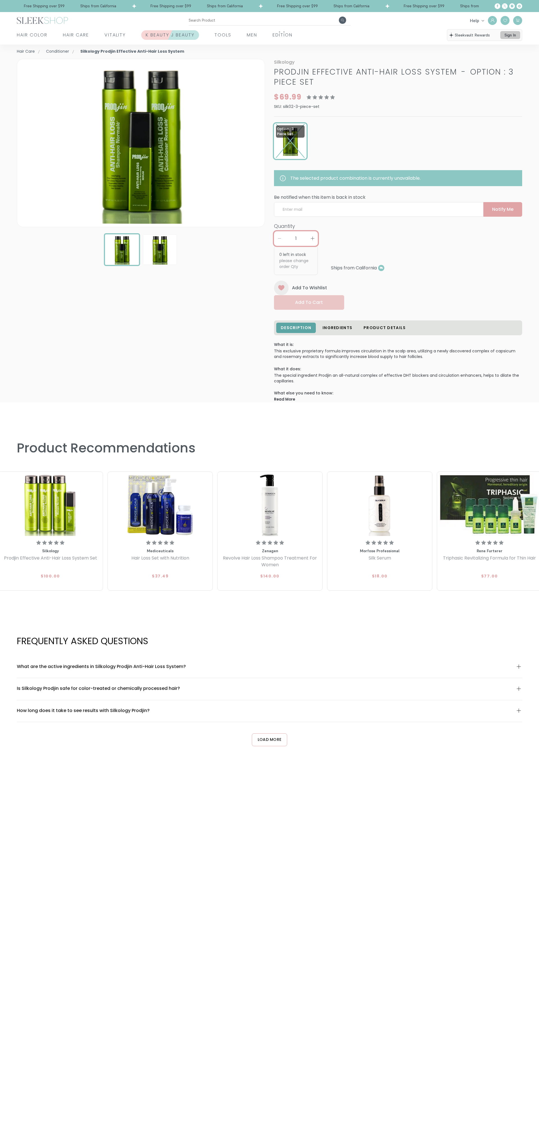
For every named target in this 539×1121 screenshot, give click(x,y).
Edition (283, 35)
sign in (510, 35)
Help (474, 20)
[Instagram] (512, 6)
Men (252, 35)
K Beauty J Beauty (170, 35)
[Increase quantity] (312, 238)
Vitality (115, 35)
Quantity (284, 226)
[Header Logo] (42, 20)
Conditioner (57, 51)
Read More (284, 399)
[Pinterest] (519, 6)
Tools (222, 35)
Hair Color (32, 35)
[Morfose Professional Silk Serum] (379, 504)
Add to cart (309, 302)
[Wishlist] (505, 20)
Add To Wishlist (309, 288)
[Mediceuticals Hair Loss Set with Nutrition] (160, 504)
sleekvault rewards (472, 35)
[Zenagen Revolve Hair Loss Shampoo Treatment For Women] (270, 504)
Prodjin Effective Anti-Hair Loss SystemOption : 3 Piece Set (394, 76)
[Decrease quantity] (279, 238)
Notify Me (502, 209)
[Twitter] (505, 6)
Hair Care (76, 35)
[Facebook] (497, 6)
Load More (270, 739)
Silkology (284, 62)
